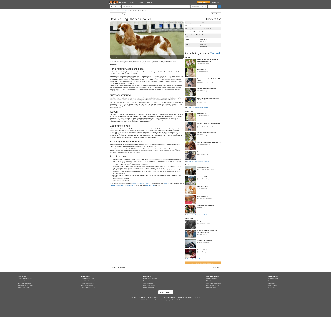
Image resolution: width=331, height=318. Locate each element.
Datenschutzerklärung (169, 297)
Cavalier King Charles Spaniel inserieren (203, 263)
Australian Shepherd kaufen (25, 285)
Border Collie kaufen (23, 287)
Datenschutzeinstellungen (185, 297)
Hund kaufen (22, 276)
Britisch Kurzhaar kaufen (150, 278)
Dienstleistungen (273, 276)
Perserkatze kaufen (211, 287)
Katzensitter (271, 287)
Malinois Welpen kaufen (87, 283)
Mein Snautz (215, 2)
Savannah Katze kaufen (149, 281)
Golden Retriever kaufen (25, 278)
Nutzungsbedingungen (154, 297)
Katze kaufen (147, 276)
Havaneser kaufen (23, 281)
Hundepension (272, 281)
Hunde (124, 2)
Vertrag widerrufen (165, 292)
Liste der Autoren (150, 185)
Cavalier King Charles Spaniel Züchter (197, 215)
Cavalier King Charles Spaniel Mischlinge (198, 161)
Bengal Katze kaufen (211, 278)
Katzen (132, 2)
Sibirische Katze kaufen (212, 285)
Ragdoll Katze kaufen (149, 285)
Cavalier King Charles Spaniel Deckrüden (198, 259)
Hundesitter (271, 283)
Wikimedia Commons (171, 22)
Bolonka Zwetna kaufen (24, 283)
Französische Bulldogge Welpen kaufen (91, 281)
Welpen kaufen (85, 276)
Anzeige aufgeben (203, 2)
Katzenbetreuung (273, 285)
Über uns (133, 297)
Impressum (142, 297)
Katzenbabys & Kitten (212, 276)
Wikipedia (166, 184)
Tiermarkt (140, 2)
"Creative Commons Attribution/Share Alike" (121, 185)
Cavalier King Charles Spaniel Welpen (197, 107)
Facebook (197, 297)
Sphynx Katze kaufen (211, 281)
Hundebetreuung (273, 278)
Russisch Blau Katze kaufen (213, 283)
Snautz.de (112, 11)
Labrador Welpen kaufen (87, 278)
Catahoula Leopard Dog (118, 14)
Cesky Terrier (215, 14)
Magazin (149, 2)
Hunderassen (125, 11)
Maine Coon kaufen (148, 287)
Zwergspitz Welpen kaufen (88, 287)
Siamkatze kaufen (148, 283)
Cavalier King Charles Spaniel (140, 184)
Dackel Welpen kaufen (87, 285)
